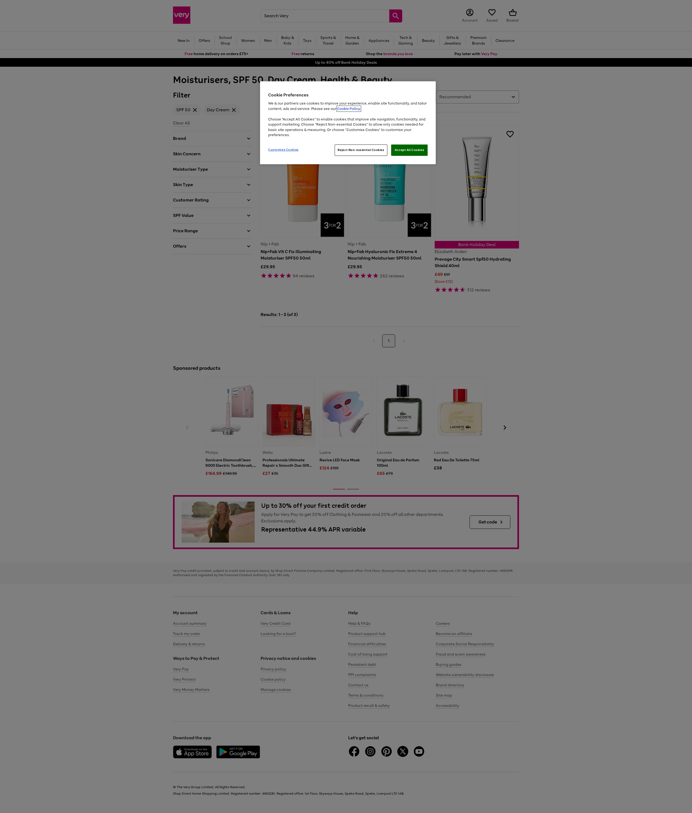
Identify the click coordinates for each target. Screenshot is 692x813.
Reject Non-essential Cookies (361, 150)
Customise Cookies (283, 149)
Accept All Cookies (409, 150)
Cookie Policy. (349, 108)
